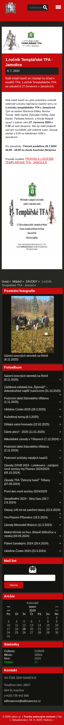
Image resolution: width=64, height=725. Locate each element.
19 (24, 629)
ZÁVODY (32, 281)
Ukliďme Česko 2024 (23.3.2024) (25, 550)
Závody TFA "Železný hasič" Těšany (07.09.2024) (27, 482)
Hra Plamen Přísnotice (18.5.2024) (26, 517)
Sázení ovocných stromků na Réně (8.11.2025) (26, 377)
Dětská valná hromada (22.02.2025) (26, 424)
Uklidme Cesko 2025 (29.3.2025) (25, 409)
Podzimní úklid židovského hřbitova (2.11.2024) (26, 448)
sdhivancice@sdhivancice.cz (22, 701)
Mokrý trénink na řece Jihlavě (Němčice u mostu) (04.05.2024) (30, 534)
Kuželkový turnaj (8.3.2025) (21, 416)
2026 (32, 610)
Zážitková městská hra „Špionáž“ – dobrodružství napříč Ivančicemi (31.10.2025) (32, 389)
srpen (32, 606)
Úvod (5, 281)
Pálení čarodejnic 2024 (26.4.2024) (26, 543)
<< (8, 606)
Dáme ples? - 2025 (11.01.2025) (24, 431)
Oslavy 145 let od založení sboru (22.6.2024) (32, 509)
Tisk (59, 716)
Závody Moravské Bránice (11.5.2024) (28, 524)
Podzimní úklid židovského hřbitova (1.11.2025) (26, 400)
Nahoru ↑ (49, 719)
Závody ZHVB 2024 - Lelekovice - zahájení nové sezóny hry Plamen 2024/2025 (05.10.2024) (31, 469)
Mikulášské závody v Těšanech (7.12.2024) (31, 439)
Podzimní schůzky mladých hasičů (25, 457)
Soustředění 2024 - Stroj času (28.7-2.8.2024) (26, 500)
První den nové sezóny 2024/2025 (25, 491)
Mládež (17, 281)
